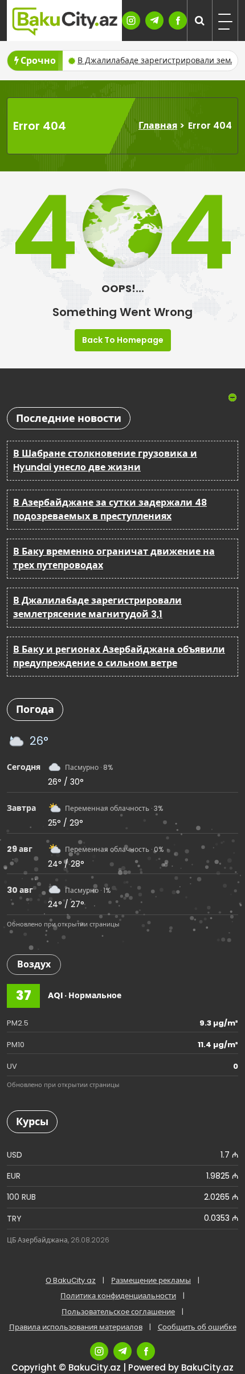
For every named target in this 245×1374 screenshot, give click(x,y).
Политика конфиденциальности (118, 1295)
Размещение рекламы (151, 1280)
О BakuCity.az (71, 1280)
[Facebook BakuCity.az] (178, 20)
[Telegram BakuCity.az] (154, 20)
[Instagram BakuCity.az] (131, 20)
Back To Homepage (123, 340)
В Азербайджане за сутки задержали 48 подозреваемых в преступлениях (110, 509)
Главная (157, 125)
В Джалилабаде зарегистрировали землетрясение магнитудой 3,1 (97, 607)
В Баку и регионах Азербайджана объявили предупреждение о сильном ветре (119, 656)
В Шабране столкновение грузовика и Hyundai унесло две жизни (105, 460)
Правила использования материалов (75, 1327)
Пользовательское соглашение (118, 1311)
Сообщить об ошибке (197, 1327)
